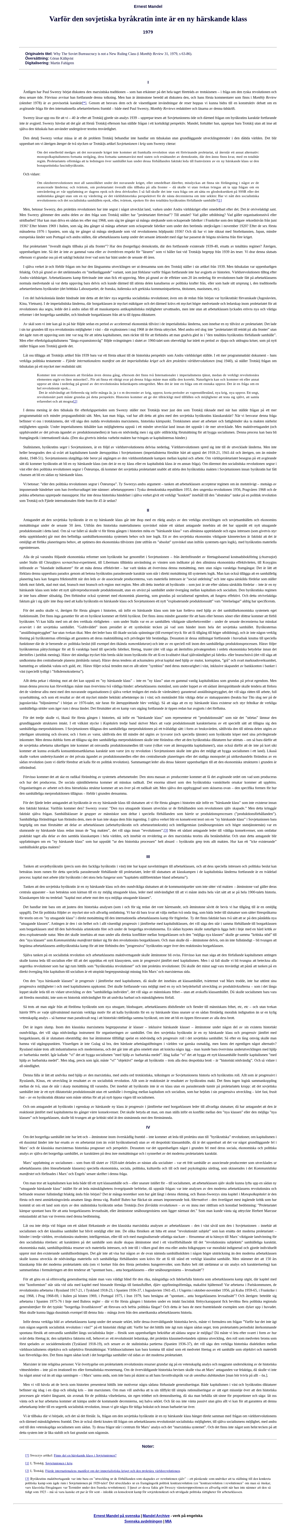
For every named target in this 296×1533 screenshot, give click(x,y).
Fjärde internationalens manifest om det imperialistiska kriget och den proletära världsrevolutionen (112, 1471)
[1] (220, 200)
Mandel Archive (156, 1516)
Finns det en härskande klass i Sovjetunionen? (85, 1455)
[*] (84, 103)
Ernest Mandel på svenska (117, 1516)
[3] (166, 830)
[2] (75, 401)
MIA (168, 1521)
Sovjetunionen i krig (58, 1463)
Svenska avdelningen (143, 1521)
